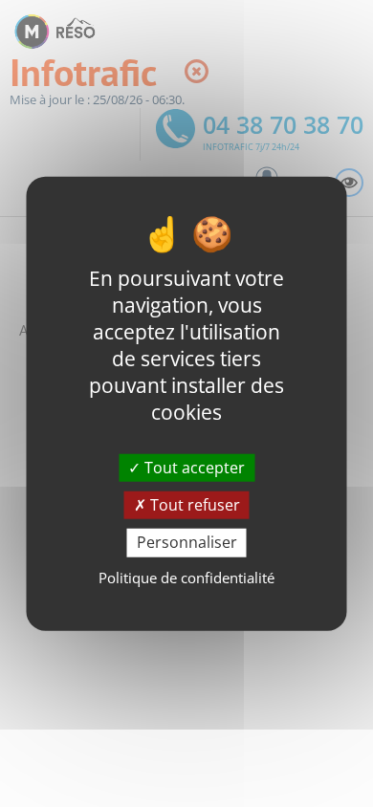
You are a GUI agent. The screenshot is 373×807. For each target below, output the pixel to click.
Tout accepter (193, 467)
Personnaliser (187, 542)
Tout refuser (193, 504)
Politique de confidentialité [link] (186, 576)
